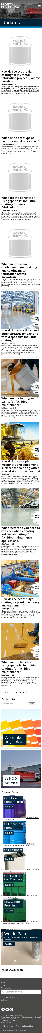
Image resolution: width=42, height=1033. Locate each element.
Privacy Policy (8, 1026)
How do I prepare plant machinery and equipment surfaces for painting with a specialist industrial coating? (20, 466)
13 (32, 693)
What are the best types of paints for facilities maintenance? (19, 401)
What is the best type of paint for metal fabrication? (20, 139)
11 (26, 693)
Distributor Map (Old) (8, 997)
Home (3, 983)
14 (35, 693)
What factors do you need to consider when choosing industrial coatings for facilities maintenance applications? (20, 534)
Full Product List (6, 988)
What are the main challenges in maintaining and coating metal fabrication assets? (19, 268)
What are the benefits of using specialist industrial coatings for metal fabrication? (19, 202)
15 (38, 693)
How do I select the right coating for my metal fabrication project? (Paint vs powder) (20, 76)
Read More (9, 944)
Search (32, 704)
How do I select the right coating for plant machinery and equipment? (20, 602)
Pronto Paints (12, 6)
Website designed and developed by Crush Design (13, 1030)
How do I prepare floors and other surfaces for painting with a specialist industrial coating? (20, 335)
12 (29, 693)
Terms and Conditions (24, 1026)
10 (23, 693)
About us (4, 985)
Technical (4, 1000)
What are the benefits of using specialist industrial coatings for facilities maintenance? (19, 666)
